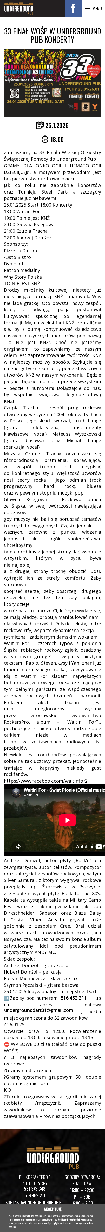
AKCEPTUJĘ (52, 1209)
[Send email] (39, 1011)
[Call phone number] (76, 998)
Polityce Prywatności (69, 1219)
